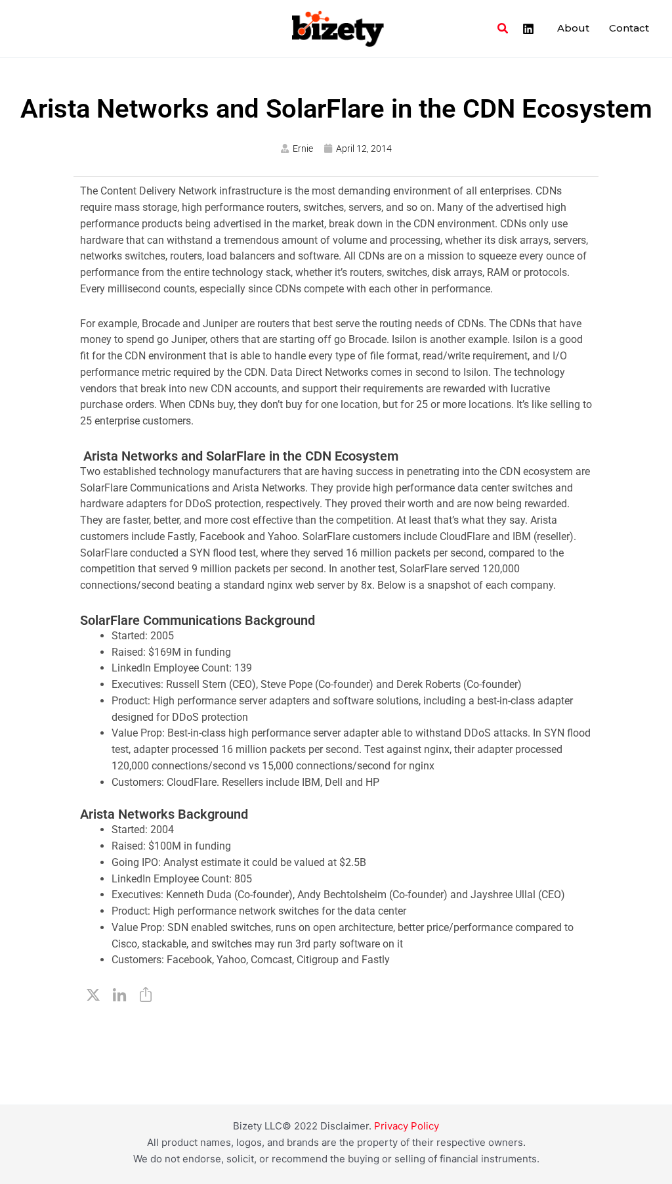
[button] (503, 28)
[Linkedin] (528, 29)
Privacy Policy (406, 1126)
